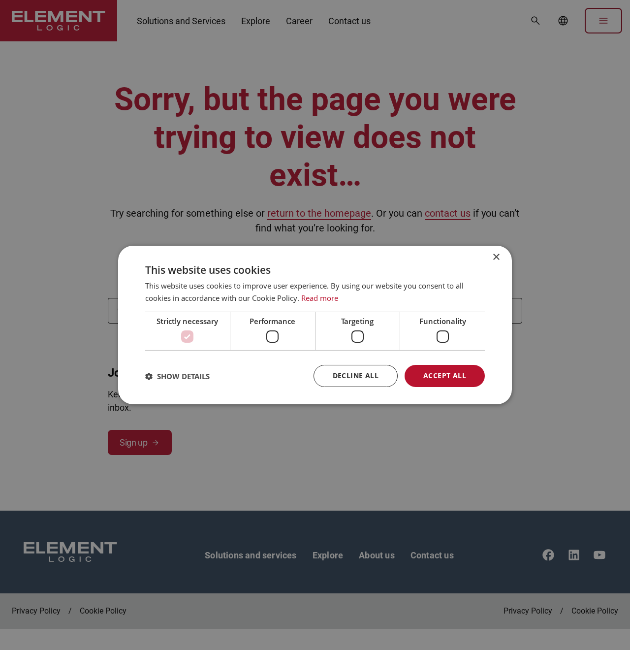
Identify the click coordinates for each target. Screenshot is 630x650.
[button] (177, 376)
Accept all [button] (444, 375)
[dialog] (315, 325)
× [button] (496, 257)
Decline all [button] (355, 375)
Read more (319, 298)
